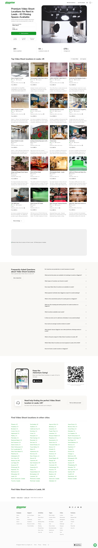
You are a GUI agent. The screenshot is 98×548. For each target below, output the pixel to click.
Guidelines (29, 521)
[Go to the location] (20, 70)
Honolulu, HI (52, 454)
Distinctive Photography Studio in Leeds (78, 78)
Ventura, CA (71, 445)
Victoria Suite (34, 109)
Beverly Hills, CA (72, 426)
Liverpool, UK (33, 476)
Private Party (41, 528)
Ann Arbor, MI (15, 458)
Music (72, 515)
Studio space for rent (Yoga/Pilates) (78, 109)
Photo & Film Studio (35, 172)
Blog (17, 517)
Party (39, 515)
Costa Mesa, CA (72, 429)
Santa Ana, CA (53, 442)
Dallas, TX (33, 469)
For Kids (50, 519)
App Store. (79, 385)
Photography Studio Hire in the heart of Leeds (39, 78)
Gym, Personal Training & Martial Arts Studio (59, 203)
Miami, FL (32, 449)
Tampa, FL (71, 449)
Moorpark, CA (34, 435)
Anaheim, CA (33, 426)
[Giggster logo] (21, 507)
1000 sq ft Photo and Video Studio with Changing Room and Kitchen (78, 172)
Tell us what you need (75, 403)
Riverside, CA (33, 440)
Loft (71, 523)
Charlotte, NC (34, 460)
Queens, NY (71, 463)
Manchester (62, 517)
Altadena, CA (14, 426)
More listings (16, 221)
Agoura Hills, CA (53, 424)
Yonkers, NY (33, 465)
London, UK (52, 476)
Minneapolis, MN (72, 458)
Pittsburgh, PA (15, 467)
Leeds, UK (14, 476)
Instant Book (75, 59)
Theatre (72, 521)
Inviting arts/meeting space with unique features (39, 141)
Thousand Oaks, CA (54, 445)
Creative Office (52, 517)
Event (39, 519)
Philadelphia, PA (72, 465)
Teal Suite (72, 141)
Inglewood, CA (15, 433)
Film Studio (51, 521)
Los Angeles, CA (72, 433)
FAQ (28, 517)
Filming (39, 523)
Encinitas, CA (33, 431)
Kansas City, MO (15, 460)
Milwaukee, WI (15, 474)
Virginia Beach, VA (35, 472)
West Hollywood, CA (17, 447)
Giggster (13, 497)
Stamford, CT (71, 447)
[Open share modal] (24, 64)
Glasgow (62, 526)
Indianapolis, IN (15, 456)
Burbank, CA (14, 429)
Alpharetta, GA (34, 451)
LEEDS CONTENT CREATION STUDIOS (59, 78)
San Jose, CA (33, 442)
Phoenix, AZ (14, 424)
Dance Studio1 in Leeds (17, 141)
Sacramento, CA (53, 440)
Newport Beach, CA (54, 435)
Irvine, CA (32, 433)
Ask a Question (17, 278)
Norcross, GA (33, 454)
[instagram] (72, 507)
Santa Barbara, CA (73, 442)
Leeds (61, 528)
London (61, 515)
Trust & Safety (30, 526)
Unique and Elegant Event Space (19, 172)
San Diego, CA (72, 440)
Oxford (61, 530)
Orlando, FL (52, 449)
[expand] (86, 269)
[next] (27, 70)
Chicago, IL (71, 454)
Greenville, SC (34, 467)
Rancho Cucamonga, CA (74, 438)
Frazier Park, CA (53, 431)
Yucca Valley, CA (34, 447)
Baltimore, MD (72, 456)
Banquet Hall (73, 517)
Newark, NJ (71, 460)
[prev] (13, 70)
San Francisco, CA (16, 442)
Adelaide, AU (52, 481)
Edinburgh (62, 523)
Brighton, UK (52, 474)
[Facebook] (69, 507)
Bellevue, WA (53, 472)
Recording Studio (52, 528)
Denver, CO (52, 447)
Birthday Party (41, 521)
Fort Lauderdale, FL (16, 449)
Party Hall (73, 526)
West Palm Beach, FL (17, 451)
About (17, 515)
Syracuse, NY (14, 465)
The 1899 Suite (15, 203)
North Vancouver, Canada (18, 478)
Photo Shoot (40, 517)
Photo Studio (51, 515)
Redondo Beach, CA (16, 440)
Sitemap (44, 544)
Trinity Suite (53, 141)
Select (17, 521)
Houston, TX (52, 469)
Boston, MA (52, 456)
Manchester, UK (72, 476)
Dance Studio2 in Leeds (17, 109)
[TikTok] (75, 507)
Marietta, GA (14, 454)
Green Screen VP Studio (36, 203)
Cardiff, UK (71, 474)
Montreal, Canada (35, 481)
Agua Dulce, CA (72, 424)
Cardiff (61, 521)
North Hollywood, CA (74, 435)
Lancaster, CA (52, 433)
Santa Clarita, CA (15, 445)
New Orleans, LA (34, 456)
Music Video (40, 530)
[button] (95, 545)
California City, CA (35, 429)
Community (29, 519)
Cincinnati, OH (53, 465)
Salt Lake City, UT (73, 469)
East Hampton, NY (35, 463)
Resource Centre (30, 523)
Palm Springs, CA (35, 438)
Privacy (39, 544)
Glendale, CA (71, 431)
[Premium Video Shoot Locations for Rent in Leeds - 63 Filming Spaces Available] (49, 242)
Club (50, 523)
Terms (35, 544)
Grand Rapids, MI (53, 458)
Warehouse (51, 530)
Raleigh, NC (52, 460)
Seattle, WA (71, 472)
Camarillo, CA (52, 429)
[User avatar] (90, 3)
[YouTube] (78, 507)
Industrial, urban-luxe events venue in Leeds (78, 203)
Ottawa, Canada (72, 478)
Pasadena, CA (52, 438)
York (61, 532)
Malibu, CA (14, 435)
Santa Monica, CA (35, 445)
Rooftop (72, 519)
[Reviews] (81, 507)
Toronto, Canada (15, 481)
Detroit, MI (33, 458)
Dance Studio (52, 526)
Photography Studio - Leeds (57, 172)
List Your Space (81, 2)
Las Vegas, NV (15, 463)
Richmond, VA (15, 472)
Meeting (40, 526)
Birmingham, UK (34, 474)
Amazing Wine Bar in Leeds (57, 109)
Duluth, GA (71, 451)
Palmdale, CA (15, 438)
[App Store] (37, 381)
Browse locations (71, 2)
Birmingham (62, 519)
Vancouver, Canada (54, 478)
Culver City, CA (15, 431)
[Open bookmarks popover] (27, 64)
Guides (17, 519)
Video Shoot (20, 497)
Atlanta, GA (52, 451)
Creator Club (19, 523)
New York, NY (53, 463)
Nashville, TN (15, 469)
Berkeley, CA (52, 426)
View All (40, 532)
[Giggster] (10, 3)
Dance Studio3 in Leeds (17, 78)
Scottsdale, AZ (34, 424)
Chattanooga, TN (53, 467)
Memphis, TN (71, 467)
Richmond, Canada (35, 478)
